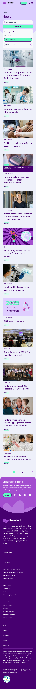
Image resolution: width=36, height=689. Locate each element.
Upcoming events (7, 617)
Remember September (9, 614)
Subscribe (5, 630)
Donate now (6, 588)
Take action (6, 602)
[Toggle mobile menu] (32, 3)
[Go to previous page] (3, 472)
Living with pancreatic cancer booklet (13, 572)
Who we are (6, 556)
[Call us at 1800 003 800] (29, 3)
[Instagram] (15, 495)
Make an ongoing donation (10, 595)
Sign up (7, 495)
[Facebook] (20, 495)
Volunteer (5, 608)
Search (18, 26)
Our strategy (6, 562)
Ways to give (7, 585)
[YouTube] (30, 495)
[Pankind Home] (8, 3)
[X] (25, 495)
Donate (23, 3)
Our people (6, 559)
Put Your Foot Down (8, 611)
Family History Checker (9, 575)
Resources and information (11, 569)
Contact (5, 625)
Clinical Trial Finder (8, 578)
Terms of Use (6, 645)
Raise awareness (7, 605)
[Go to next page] (32, 472)
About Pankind (7, 553)
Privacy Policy (6, 635)
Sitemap (5, 640)
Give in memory (7, 592)
